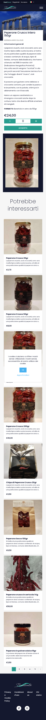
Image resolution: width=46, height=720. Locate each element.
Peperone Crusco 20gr (17, 258)
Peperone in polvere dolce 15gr (21, 650)
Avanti (40, 669)
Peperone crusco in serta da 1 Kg (22, 594)
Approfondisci (23, 375)
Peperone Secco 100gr (17, 538)
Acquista (23, 128)
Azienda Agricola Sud (13, 40)
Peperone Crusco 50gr (17, 314)
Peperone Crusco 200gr (17, 426)
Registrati (16, 2)
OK (23, 370)
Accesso (24, 2)
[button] (32, 2)
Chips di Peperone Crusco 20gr (21, 482)
